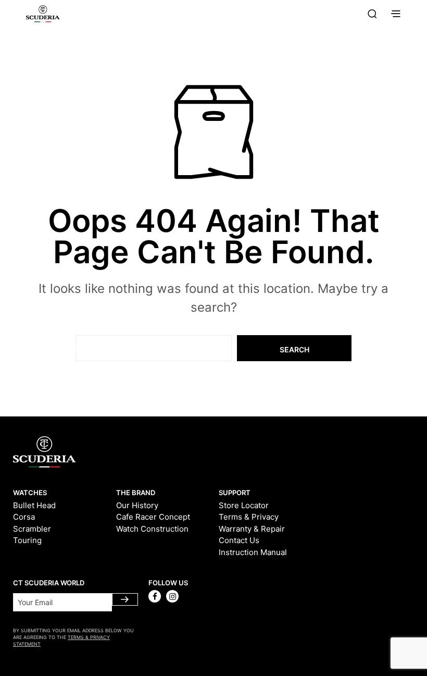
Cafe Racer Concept (153, 517)
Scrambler (32, 529)
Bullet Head (34, 505)
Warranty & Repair (252, 529)
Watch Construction (152, 529)
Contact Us (239, 540)
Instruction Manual (253, 552)
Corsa (24, 517)
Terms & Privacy (249, 517)
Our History (137, 505)
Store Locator (244, 505)
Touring (27, 540)
